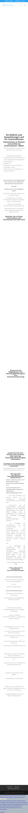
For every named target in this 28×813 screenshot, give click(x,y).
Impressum (9, 787)
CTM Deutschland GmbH (14, 718)
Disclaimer (16, 787)
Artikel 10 (17, 559)
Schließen (2, 812)
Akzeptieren (3, 799)
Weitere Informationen (19, 797)
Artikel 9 (14, 554)
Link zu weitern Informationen (14, 441)
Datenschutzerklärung (13, 788)
